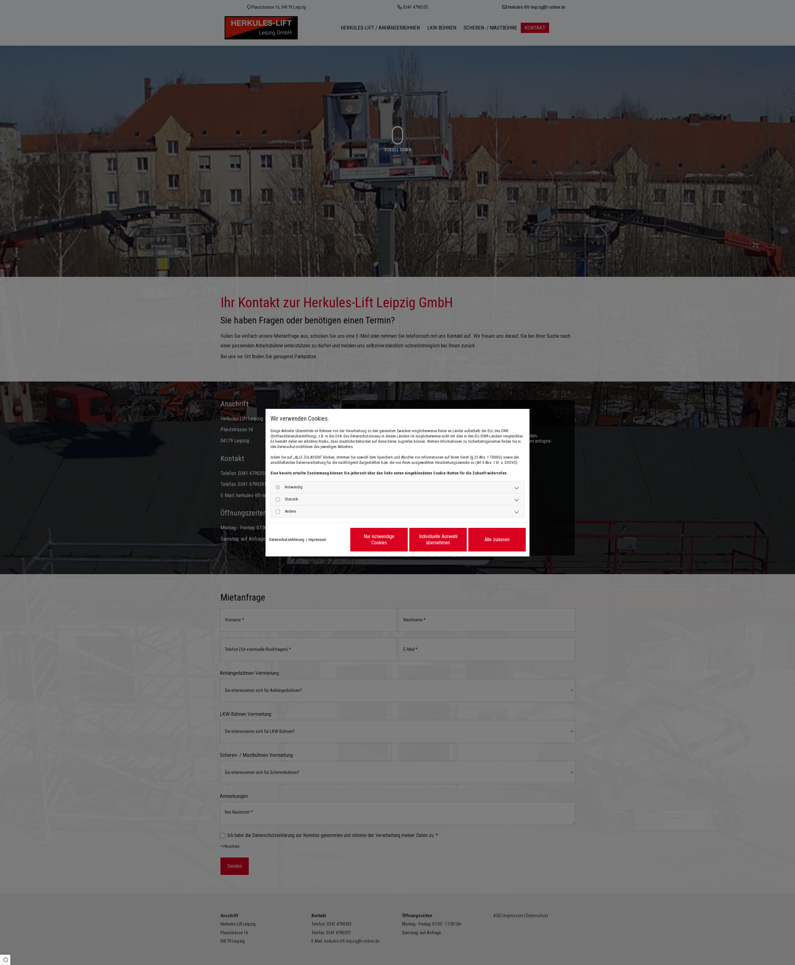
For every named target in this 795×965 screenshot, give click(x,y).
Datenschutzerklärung (286, 539)
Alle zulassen (497, 539)
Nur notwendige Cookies (379, 539)
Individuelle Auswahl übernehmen (438, 539)
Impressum (317, 539)
